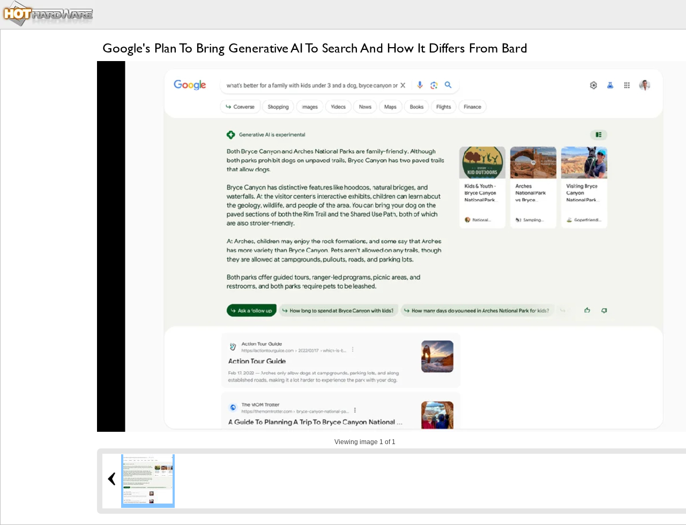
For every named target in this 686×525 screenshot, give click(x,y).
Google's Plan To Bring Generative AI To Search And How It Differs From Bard (314, 48)
